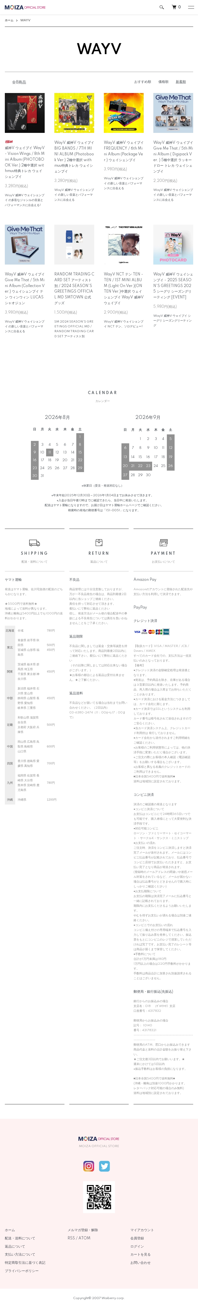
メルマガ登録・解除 (83, 1230)
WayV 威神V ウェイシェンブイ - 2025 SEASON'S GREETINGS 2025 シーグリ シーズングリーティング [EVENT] (173, 286)
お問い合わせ (140, 1263)
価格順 (163, 82)
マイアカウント (142, 1230)
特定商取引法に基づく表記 (25, 1263)
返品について (15, 1247)
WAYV (25, 20)
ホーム (9, 20)
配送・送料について (20, 1238)
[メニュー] (191, 7)
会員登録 (137, 1238)
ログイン (137, 1247)
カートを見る (140, 1255)
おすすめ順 (142, 82)
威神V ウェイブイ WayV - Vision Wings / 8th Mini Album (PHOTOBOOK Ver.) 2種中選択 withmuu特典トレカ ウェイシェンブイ (25, 162)
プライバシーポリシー (22, 1271)
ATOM (84, 1238)
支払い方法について (20, 1255)
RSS (71, 1238)
